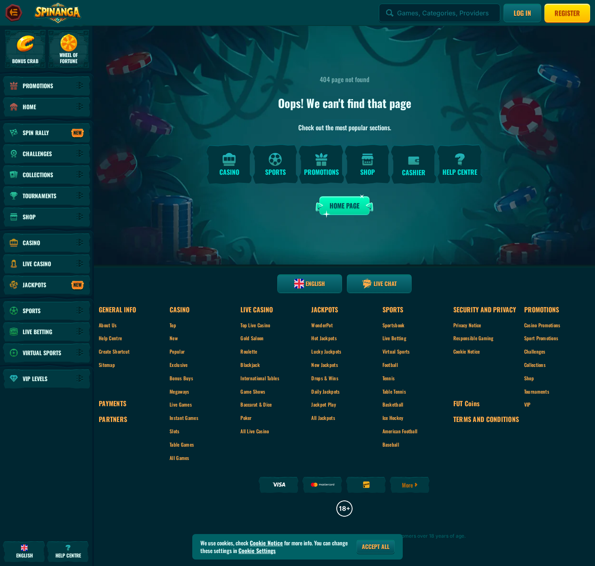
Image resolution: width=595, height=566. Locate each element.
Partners (113, 419)
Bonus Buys (181, 378)
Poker (245, 417)
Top (173, 325)
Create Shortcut (114, 351)
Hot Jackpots (323, 338)
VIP (527, 404)
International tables (259, 378)
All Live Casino (254, 431)
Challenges (535, 351)
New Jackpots (324, 364)
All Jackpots (323, 417)
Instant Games (184, 417)
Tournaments (536, 391)
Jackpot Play (323, 404)
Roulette (248, 351)
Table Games (182, 444)
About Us (108, 325)
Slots (174, 431)
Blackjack (250, 364)
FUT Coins (466, 403)
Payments (112, 403)
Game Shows (252, 391)
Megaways (179, 391)
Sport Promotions (541, 338)
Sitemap (107, 364)
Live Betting (394, 338)
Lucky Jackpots (326, 351)
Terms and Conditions (486, 419)
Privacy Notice (467, 325)
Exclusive (179, 364)
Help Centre (110, 338)
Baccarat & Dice (256, 404)
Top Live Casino (255, 325)
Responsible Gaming (473, 338)
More (407, 485)
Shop (529, 378)
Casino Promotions (542, 325)
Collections (535, 364)
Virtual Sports (396, 351)
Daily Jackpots (325, 391)
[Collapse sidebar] (14, 13)
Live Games (181, 404)
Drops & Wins (324, 378)
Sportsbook (393, 325)
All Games (179, 457)
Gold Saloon (252, 338)
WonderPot (322, 325)
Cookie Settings (257, 550)
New (174, 338)
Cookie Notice (466, 351)
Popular (177, 351)
